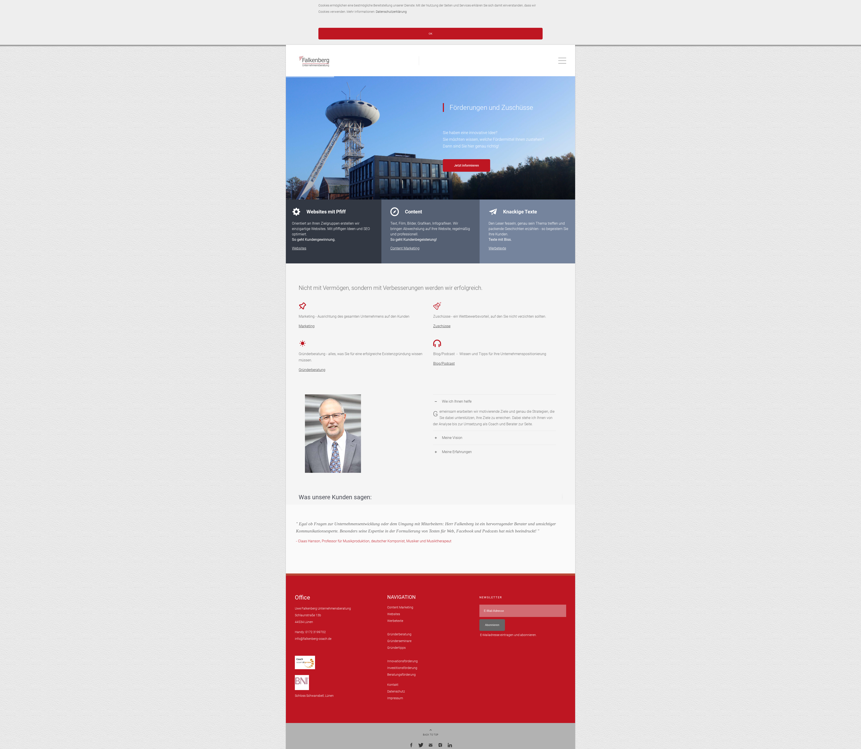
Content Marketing (405, 252)
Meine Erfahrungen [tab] (457, 456)
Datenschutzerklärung (391, 11)
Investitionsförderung (402, 672)
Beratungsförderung (401, 679)
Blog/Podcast (444, 368)
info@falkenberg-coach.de (313, 643)
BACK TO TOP (430, 739)
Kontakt (392, 689)
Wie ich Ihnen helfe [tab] (457, 406)
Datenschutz (396, 696)
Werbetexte (497, 252)
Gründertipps (396, 652)
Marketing (307, 330)
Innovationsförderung (402, 666)
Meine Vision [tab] (452, 442)
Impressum (395, 703)
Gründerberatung (312, 374)
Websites (299, 252)
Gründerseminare (399, 645)
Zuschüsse (441, 330)
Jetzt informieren (466, 165)
